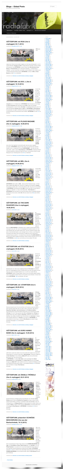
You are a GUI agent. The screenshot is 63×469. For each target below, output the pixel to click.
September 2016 (49, 192)
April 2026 (47, 43)
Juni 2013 (47, 243)
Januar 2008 (48, 324)
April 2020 (47, 136)
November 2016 (48, 189)
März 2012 (47, 262)
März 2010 (47, 293)
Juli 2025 (47, 55)
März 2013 (47, 246)
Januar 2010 (48, 296)
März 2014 (47, 231)
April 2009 (47, 307)
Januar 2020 (48, 140)
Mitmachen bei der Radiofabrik (40, 30)
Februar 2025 (48, 61)
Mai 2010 (47, 290)
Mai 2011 (47, 275)
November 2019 (48, 143)
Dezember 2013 (48, 235)
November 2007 (48, 327)
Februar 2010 (48, 294)
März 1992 (47, 358)
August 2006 (48, 342)
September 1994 (49, 355)
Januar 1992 (48, 359)
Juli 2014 (47, 226)
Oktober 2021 (48, 113)
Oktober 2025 (48, 51)
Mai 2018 (47, 166)
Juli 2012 (47, 257)
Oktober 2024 (48, 67)
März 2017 (47, 184)
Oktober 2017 (48, 175)
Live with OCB (19, 75)
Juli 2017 (47, 179)
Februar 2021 (48, 123)
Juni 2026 (47, 41)
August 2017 (48, 178)
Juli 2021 (47, 117)
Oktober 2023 (48, 82)
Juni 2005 (47, 345)
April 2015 (47, 214)
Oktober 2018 (48, 160)
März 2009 (47, 309)
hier (14, 73)
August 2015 (48, 209)
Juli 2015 (47, 210)
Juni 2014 (47, 227)
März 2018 (47, 169)
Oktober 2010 (48, 284)
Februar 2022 (48, 108)
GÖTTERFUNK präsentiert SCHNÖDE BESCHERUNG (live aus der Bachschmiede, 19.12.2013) (20, 419)
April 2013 (47, 245)
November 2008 (48, 314)
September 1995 (49, 353)
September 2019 (49, 145)
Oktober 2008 (48, 315)
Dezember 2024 (48, 64)
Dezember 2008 (48, 312)
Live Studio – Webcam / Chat (19, 30)
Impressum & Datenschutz (11, 33)
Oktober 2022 (48, 98)
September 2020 (49, 130)
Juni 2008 (47, 318)
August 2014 (48, 224)
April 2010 (47, 292)
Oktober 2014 (48, 222)
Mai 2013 (47, 244)
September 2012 (49, 254)
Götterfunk (14, 75)
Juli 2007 (47, 332)
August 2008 (48, 316)
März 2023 (47, 91)
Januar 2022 (48, 109)
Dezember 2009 (48, 297)
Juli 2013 (47, 241)
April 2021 (47, 121)
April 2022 (47, 105)
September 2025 (49, 52)
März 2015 (47, 215)
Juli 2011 (47, 272)
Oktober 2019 (48, 144)
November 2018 (48, 158)
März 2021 (47, 122)
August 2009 (48, 302)
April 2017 (47, 183)
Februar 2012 (48, 263)
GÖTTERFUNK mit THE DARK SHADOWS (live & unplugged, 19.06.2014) (17, 205)
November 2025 (48, 50)
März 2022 (47, 107)
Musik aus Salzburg (25, 75)
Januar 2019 (48, 156)
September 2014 (49, 223)
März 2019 (47, 153)
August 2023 (48, 85)
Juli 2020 (47, 133)
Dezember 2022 (48, 95)
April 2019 (47, 152)
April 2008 (47, 320)
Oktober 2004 (48, 346)
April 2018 (47, 167)
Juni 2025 (47, 56)
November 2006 (48, 341)
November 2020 (48, 127)
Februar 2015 (48, 217)
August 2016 (48, 193)
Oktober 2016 (48, 191)
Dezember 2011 (48, 266)
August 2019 (48, 147)
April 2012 (47, 261)
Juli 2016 (47, 195)
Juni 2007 (47, 333)
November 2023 (48, 81)
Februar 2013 (48, 248)
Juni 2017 (47, 180)
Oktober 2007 (48, 328)
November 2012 (48, 252)
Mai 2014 (47, 228)
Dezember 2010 (48, 281)
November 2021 (48, 112)
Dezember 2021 (48, 111)
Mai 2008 (47, 319)
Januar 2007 (48, 340)
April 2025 (47, 59)
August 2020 (48, 131)
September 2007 (49, 329)
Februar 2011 (48, 279)
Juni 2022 (47, 103)
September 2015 (49, 208)
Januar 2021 (48, 125)
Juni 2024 (47, 72)
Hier (38, 111)
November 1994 (48, 354)
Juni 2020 (47, 134)
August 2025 (48, 54)
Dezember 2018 (48, 157)
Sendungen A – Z (30, 30)
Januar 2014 (48, 233)
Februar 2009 (48, 310)
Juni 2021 (47, 118)
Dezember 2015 (48, 204)
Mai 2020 (47, 135)
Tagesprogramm (9, 30)
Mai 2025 (47, 58)
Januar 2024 (48, 78)
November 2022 (48, 96)
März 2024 (47, 76)
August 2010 (48, 287)
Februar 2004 (48, 347)
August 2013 (48, 240)
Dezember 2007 (48, 325)
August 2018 (48, 162)
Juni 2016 (47, 196)
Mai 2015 (47, 213)
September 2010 (49, 285)
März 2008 (47, 321)
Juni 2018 (47, 165)
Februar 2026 (48, 46)
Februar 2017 (48, 186)
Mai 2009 (47, 306)
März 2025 (47, 60)
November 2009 (48, 298)
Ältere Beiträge (9, 459)
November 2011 (48, 267)
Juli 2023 (47, 86)
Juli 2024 (47, 70)
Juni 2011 (47, 274)
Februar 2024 (48, 77)
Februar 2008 (48, 323)
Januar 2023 (48, 94)
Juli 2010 (47, 288)
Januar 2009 (48, 311)
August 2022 (48, 100)
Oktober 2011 (48, 268)
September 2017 (49, 177)
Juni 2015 (47, 212)
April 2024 (47, 74)
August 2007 (48, 331)
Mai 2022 (47, 104)
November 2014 (48, 221)
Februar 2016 (48, 201)
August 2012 (48, 255)
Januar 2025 (48, 63)
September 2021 (49, 114)
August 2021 (48, 116)
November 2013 (48, 236)
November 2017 (48, 174)
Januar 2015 (48, 218)
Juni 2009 (47, 305)
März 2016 (47, 200)
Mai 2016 (47, 197)
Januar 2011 (48, 280)
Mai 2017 (47, 182)
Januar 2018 (48, 171)
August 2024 (48, 69)
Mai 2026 (47, 42)
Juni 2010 (47, 289)
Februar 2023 (48, 92)
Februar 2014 (48, 232)
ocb (21, 46)
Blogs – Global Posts (15, 6)
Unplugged (31, 75)
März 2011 (47, 277)
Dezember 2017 (48, 173)
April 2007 (47, 336)
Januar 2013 (48, 249)
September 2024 (49, 68)
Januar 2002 (48, 350)
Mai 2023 (47, 89)
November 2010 (48, 283)
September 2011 (49, 270)
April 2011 (47, 276)
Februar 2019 (48, 155)
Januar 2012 (48, 265)
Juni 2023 (47, 87)
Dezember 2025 (48, 48)
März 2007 (47, 337)
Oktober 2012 (48, 253)
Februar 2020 (48, 139)
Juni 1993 (47, 356)
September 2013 (49, 239)
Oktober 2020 (48, 129)
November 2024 (48, 65)
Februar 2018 (48, 170)
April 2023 (47, 90)
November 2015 (48, 205)
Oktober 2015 (48, 206)
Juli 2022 (47, 101)
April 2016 (47, 199)
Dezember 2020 (48, 126)
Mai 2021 (47, 120)
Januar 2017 (48, 187)
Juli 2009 (47, 303)
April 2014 (47, 230)
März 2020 (47, 138)
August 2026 (48, 38)
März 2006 (47, 343)
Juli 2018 (47, 164)
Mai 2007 (47, 334)
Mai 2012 (47, 259)
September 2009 (49, 301)
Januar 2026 (48, 47)
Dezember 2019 (48, 142)
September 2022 (49, 99)
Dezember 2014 (48, 219)
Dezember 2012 (48, 250)
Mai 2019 (47, 151)
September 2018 (49, 161)
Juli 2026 (47, 39)
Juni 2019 (47, 149)
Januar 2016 (48, 202)
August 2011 (48, 271)
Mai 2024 (47, 73)
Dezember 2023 (48, 79)
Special (30, 455)
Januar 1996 (48, 351)
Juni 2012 (47, 258)
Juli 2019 (47, 148)
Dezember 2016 (48, 188)
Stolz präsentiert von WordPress (31, 464)
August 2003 (48, 349)
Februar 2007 (48, 338)
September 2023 (49, 83)
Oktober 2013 (48, 237)
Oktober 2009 (48, 299)
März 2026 (47, 45)
